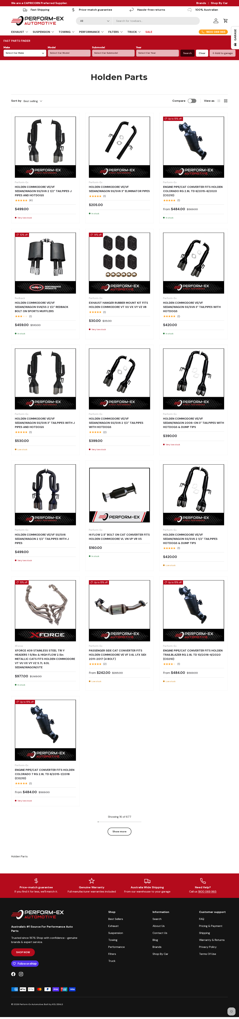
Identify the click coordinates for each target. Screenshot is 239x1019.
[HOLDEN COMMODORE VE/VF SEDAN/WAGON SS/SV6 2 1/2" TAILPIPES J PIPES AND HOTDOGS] (45, 147)
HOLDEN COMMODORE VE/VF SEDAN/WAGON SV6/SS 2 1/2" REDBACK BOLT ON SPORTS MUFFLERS (41, 307)
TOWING (65, 32)
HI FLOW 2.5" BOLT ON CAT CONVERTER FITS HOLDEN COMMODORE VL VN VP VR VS (119, 537)
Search (187, 53)
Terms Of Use (207, 954)
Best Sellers (115, 919)
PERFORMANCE (89, 32)
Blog (155, 940)
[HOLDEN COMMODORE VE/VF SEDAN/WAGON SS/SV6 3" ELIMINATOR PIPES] (119, 147)
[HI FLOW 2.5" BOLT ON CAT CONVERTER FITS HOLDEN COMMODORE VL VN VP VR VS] (119, 494)
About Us (159, 926)
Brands (201, 3)
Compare (178, 101)
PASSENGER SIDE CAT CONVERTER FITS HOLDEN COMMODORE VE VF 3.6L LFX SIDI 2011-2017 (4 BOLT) (117, 655)
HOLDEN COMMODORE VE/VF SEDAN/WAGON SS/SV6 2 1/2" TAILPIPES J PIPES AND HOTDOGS (43, 191)
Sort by (16, 101)
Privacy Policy (208, 947)
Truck (111, 961)
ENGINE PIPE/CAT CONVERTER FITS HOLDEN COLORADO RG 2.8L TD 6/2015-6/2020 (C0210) (193, 191)
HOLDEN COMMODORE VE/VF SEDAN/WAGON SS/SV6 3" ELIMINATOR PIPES (119, 189)
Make (6, 47)
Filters (112, 954)
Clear (202, 53)
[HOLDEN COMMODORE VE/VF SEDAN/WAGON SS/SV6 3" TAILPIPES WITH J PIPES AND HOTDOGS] (45, 378)
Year (138, 47)
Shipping (204, 933)
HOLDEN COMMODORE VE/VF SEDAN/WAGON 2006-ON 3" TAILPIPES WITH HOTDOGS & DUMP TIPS (193, 423)
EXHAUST (17, 32)
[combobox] (138, 21)
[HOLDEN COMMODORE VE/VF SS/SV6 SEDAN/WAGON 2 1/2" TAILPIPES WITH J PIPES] (45, 494)
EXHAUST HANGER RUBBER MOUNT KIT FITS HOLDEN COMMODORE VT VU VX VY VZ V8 (118, 305)
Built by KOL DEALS (53, 1004)
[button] (226, 21)
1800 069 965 (207, 891)
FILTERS (113, 32)
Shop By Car (219, 3)
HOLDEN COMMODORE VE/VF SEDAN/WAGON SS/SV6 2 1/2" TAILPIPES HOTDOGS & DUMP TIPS (190, 539)
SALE (148, 32)
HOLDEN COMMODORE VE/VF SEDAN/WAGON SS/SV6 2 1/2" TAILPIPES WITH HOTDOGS (116, 423)
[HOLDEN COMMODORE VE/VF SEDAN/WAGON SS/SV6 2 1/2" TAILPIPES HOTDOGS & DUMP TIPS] (193, 494)
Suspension (115, 933)
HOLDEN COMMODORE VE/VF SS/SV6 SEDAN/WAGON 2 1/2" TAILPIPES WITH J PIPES (42, 539)
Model (52, 47)
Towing (112, 940)
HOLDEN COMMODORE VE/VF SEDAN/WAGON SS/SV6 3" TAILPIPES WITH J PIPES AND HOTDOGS (45, 423)
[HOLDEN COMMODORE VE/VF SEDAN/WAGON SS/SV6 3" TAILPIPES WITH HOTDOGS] (193, 263)
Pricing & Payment (210, 926)
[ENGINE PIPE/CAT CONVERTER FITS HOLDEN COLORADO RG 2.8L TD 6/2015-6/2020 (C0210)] (193, 147)
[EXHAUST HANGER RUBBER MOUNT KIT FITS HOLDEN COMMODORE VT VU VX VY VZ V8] (119, 263)
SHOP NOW (23, 952)
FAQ (201, 919)
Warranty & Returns (212, 940)
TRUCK (132, 32)
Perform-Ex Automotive (31, 1004)
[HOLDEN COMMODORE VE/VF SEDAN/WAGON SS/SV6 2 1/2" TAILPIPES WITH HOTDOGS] (119, 378)
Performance (116, 947)
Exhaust (113, 926)
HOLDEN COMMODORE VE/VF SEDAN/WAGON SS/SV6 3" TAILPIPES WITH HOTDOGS (192, 307)
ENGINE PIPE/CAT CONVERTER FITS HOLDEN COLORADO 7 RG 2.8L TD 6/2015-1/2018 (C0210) (44, 774)
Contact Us (160, 933)
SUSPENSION (41, 32)
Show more (119, 831)
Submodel (98, 47)
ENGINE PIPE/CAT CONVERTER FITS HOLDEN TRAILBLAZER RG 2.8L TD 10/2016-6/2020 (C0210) (193, 655)
